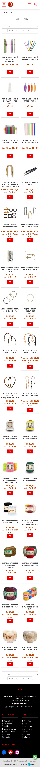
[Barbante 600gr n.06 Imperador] (30, 425)
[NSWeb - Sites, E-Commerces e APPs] (31, 764)
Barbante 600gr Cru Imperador (10, 437)
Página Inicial (8, 721)
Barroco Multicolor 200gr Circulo (30, 607)
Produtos (27, 721)
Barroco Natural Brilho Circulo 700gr (30, 650)
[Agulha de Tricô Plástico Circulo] (30, 129)
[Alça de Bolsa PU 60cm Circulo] (30, 339)
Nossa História (9, 732)
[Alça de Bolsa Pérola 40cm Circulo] (30, 298)
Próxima (29, 30)
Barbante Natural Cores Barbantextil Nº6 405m (30, 523)
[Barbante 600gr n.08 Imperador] (30, 467)
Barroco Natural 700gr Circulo (10, 649)
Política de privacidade (27, 730)
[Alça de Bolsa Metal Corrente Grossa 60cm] (10, 256)
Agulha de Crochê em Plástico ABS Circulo (10, 101)
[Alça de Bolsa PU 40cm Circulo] (10, 339)
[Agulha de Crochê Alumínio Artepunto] (10, 46)
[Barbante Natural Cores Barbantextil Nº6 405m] (30, 509)
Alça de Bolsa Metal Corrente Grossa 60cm (10, 269)
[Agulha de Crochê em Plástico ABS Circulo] (10, 88)
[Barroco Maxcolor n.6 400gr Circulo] (10, 593)
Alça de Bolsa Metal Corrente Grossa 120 (30, 226)
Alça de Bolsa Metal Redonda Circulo (10, 310)
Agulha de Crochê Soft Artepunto (10, 141)
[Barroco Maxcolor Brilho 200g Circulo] (10, 552)
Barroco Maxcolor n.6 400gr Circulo (10, 606)
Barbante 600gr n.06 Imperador (30, 437)
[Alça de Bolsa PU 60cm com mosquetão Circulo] (10, 382)
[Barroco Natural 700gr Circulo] (10, 636)
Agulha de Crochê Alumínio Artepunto (10, 59)
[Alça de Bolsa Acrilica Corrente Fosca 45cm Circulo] (10, 171)
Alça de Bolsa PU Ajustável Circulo (30, 394)
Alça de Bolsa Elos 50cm (30, 183)
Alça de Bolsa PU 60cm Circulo (30, 351)
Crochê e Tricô (9, 12)
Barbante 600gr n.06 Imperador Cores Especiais (10, 480)
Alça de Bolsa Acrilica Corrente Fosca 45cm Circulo (10, 184)
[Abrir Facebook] (4, 752)
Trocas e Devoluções (6, 736)
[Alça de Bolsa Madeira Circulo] (10, 213)
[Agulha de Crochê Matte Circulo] (30, 88)
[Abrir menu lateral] (4, 5)
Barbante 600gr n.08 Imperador (30, 479)
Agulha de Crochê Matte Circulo (30, 100)
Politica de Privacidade (7, 725)
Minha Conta (28, 726)
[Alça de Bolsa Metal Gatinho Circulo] (30, 256)
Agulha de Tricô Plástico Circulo (30, 141)
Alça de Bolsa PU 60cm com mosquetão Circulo (10, 395)
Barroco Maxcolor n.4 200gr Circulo (30, 564)
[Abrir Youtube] (10, 752)
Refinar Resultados (20, 19)
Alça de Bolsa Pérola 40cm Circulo (30, 311)
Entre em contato (10, 729)
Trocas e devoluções (26, 736)
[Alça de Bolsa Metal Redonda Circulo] (10, 298)
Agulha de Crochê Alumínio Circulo (30, 58)
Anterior (11, 30)
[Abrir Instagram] (17, 752)
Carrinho (26, 724)
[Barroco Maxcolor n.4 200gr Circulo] (30, 552)
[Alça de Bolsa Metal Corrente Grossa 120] (30, 213)
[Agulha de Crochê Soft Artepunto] (10, 129)
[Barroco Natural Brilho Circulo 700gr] (30, 636)
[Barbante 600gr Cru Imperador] (10, 425)
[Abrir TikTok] (24, 752)
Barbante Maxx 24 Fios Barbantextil (10, 521)
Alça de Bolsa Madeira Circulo (10, 225)
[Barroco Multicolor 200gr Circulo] (30, 593)
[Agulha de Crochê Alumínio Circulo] (30, 46)
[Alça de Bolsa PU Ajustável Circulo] (30, 382)
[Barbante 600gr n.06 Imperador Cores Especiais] (10, 467)
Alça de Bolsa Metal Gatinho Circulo (30, 268)
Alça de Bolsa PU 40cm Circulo (10, 351)
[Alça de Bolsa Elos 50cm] (30, 171)
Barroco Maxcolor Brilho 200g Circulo (10, 565)
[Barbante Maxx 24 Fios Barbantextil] (10, 509)
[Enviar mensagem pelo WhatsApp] (35, 757)
